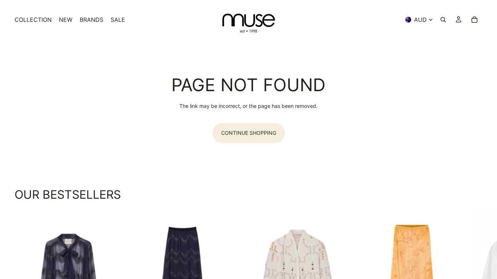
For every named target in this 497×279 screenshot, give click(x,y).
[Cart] (474, 20)
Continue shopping (248, 133)
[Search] (443, 20)
